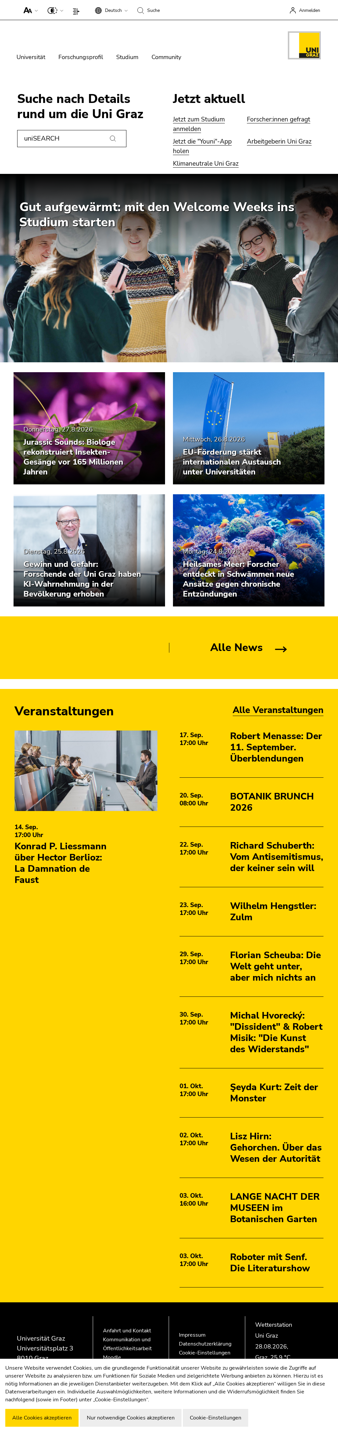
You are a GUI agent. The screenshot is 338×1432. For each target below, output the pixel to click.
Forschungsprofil (80, 57)
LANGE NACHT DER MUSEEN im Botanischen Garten (275, 1207)
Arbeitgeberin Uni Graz (279, 141)
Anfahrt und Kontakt (127, 1330)
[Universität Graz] (304, 46)
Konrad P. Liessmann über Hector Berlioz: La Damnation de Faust (61, 863)
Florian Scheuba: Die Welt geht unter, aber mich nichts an (275, 966)
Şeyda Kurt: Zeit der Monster (274, 1093)
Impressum (192, 1335)
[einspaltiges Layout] (78, 10)
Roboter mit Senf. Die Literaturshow (270, 1263)
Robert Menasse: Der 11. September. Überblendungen (276, 747)
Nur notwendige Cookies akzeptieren (131, 1417)
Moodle (112, 1357)
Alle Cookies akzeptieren (42, 1417)
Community (166, 57)
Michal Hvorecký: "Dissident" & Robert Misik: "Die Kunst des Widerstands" (276, 1032)
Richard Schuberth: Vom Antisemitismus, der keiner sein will (276, 856)
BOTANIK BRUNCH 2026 (272, 802)
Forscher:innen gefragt (278, 119)
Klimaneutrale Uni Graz (206, 163)
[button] (29, 10)
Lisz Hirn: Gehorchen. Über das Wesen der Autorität (276, 1147)
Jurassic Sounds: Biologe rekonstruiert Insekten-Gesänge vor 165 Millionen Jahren (73, 457)
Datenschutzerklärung (205, 1344)
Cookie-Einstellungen (204, 1352)
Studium (127, 57)
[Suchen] (112, 139)
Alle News (236, 647)
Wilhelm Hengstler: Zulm (273, 912)
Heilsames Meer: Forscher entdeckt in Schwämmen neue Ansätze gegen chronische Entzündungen (238, 579)
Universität (31, 57)
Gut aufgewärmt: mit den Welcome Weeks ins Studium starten (156, 215)
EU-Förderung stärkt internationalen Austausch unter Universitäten (232, 462)
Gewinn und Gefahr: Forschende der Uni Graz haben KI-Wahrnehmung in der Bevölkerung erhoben (82, 579)
